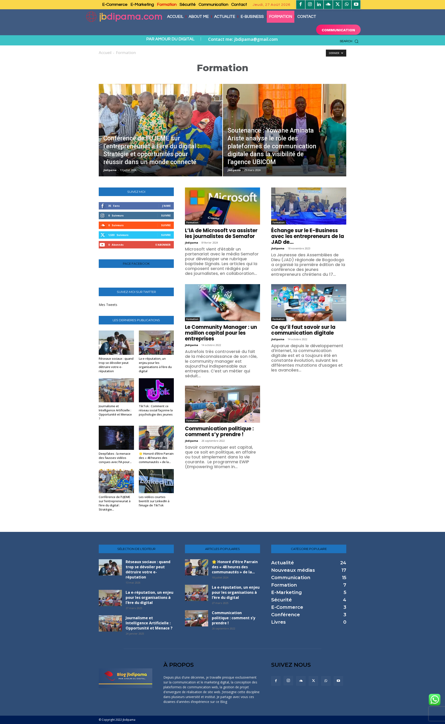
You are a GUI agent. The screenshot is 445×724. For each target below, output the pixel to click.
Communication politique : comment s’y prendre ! (219, 431)
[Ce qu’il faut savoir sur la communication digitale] (308, 302)
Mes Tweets (108, 304)
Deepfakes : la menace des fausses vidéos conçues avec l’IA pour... (115, 457)
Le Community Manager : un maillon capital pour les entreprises (221, 333)
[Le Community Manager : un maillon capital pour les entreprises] (222, 302)
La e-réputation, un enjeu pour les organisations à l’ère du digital (155, 364)
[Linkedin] (319, 4)
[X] (337, 4)
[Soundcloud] (328, 4)
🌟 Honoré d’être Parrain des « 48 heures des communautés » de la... (156, 457)
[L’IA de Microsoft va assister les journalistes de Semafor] (222, 206)
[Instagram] (310, 4)
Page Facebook (136, 263)
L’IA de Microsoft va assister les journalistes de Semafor (221, 233)
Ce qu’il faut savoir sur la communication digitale (303, 330)
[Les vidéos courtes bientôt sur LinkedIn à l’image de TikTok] (156, 481)
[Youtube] (356, 4)
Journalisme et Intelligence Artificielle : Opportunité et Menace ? (115, 412)
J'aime (166, 205)
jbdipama (110, 170)
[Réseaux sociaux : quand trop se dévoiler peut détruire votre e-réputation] (116, 342)
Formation (192, 222)
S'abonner (163, 244)
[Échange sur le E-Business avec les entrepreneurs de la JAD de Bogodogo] (308, 206)
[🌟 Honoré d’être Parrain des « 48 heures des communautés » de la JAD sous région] (156, 438)
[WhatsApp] (346, 4)
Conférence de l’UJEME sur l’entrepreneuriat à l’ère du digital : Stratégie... (114, 503)
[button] (350, 41)
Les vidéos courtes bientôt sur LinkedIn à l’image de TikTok (154, 501)
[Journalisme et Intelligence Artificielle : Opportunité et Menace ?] (116, 390)
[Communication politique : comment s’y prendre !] (222, 404)
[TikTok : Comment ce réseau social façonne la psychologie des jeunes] (156, 390)
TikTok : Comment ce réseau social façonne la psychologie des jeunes (156, 410)
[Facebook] (300, 4)
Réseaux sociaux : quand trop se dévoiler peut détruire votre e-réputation (116, 364)
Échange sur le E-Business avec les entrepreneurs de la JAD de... (307, 236)
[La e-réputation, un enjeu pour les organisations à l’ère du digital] (156, 342)
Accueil (105, 52)
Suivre (166, 215)
